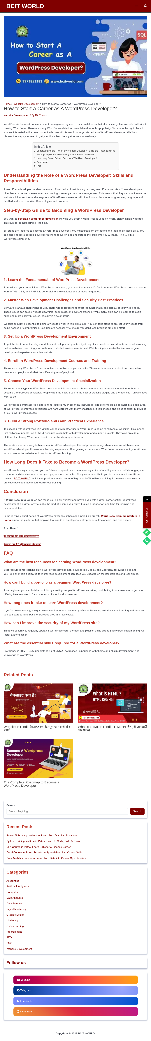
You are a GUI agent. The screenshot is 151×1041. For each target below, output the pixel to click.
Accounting (12, 880)
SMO (9, 943)
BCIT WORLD (25, 6)
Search (137, 811)
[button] (145, 6)
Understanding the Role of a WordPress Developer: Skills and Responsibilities (76, 151)
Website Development (16, 115)
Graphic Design (15, 914)
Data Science (14, 903)
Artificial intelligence (17, 886)
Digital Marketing (16, 909)
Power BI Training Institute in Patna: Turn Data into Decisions (41, 835)
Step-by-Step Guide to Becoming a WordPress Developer (65, 154)
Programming (14, 931)
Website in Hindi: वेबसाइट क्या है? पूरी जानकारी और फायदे (37, 728)
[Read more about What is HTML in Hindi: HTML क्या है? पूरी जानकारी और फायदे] (113, 703)
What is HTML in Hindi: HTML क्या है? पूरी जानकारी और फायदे (112, 728)
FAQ (39, 166)
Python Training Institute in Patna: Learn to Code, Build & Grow (43, 841)
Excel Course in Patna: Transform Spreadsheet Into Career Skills (44, 852)
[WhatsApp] (147, 532)
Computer (12, 892)
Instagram (25, 1011)
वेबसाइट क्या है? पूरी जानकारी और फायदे (22, 544)
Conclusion (42, 162)
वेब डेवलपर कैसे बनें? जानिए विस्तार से (21, 536)
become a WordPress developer (38, 218)
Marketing (12, 920)
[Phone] (147, 541)
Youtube (25, 979)
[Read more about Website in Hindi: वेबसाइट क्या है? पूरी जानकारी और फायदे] (38, 703)
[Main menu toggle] (136, 6)
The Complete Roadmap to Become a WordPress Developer (31, 783)
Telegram (25, 990)
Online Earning (15, 926)
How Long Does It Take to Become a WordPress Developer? (67, 158)
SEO (9, 937)
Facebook (25, 1001)
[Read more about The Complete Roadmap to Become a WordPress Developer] (38, 758)
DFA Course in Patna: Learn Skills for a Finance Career (38, 847)
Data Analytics (14, 897)
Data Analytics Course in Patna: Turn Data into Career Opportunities (46, 858)
